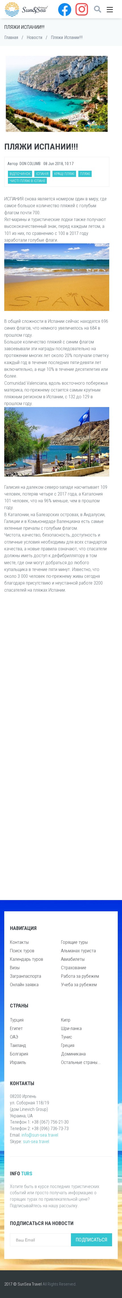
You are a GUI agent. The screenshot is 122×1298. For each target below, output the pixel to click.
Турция (17, 1020)
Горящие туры (74, 942)
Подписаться (91, 1240)
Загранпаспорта (25, 976)
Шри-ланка (71, 1028)
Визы (15, 967)
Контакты (19, 942)
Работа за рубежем (80, 976)
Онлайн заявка (24, 984)
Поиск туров (22, 950)
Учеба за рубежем (79, 984)
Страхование (73, 967)
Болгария (19, 1054)
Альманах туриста (78, 950)
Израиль (18, 1062)
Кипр (65, 1020)
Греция (67, 1045)
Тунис (66, 1037)
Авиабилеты (73, 959)
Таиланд (18, 1045)
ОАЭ (14, 1037)
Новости (34, 37)
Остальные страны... (81, 1062)
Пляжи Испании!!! (67, 37)
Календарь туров (26, 959)
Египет (16, 1028)
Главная (11, 37)
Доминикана (73, 1054)
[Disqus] (56, 672)
